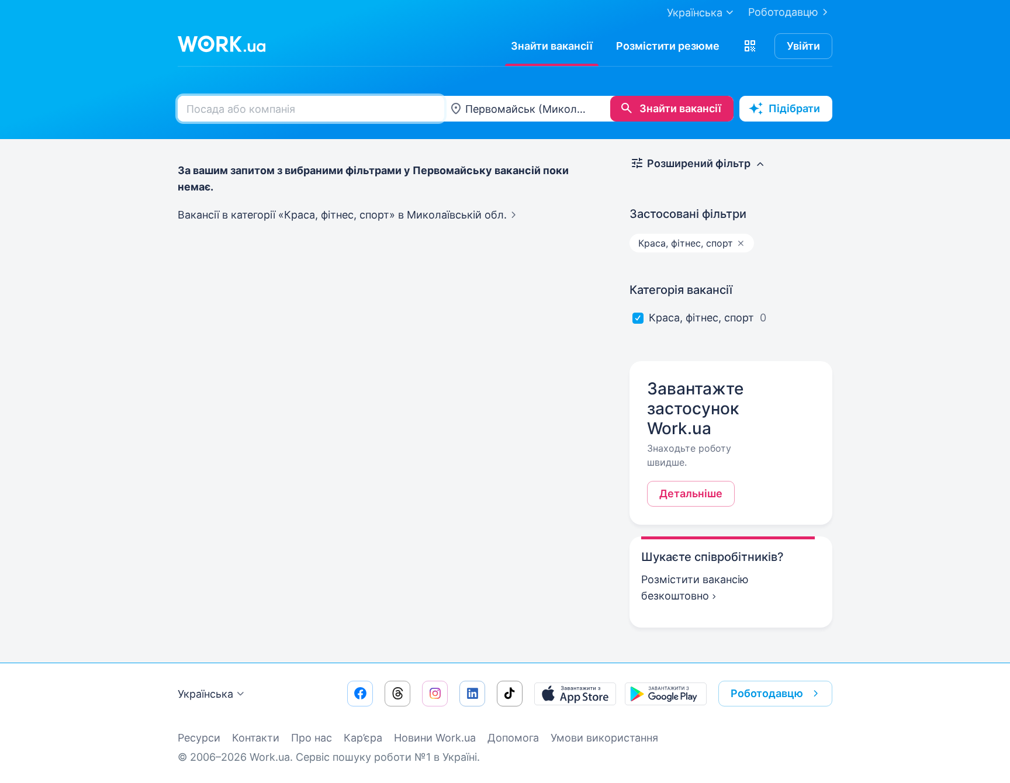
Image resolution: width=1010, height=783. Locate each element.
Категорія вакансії (680, 290)
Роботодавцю (783, 12)
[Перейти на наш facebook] (360, 693)
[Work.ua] (221, 44)
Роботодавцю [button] (767, 693)
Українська (205, 694)
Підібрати (794, 108)
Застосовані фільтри (687, 214)
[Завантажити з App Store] (575, 693)
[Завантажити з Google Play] (666, 693)
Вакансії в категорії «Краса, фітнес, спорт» (342, 215)
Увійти (803, 46)
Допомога (513, 738)
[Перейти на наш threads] (397, 693)
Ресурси (199, 738)
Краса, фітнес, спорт (701, 317)
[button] (750, 46)
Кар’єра (363, 738)
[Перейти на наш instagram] (435, 693)
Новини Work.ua (435, 738)
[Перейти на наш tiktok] (510, 693)
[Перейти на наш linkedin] (472, 693)
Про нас (311, 738)
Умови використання (604, 738)
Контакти (255, 738)
